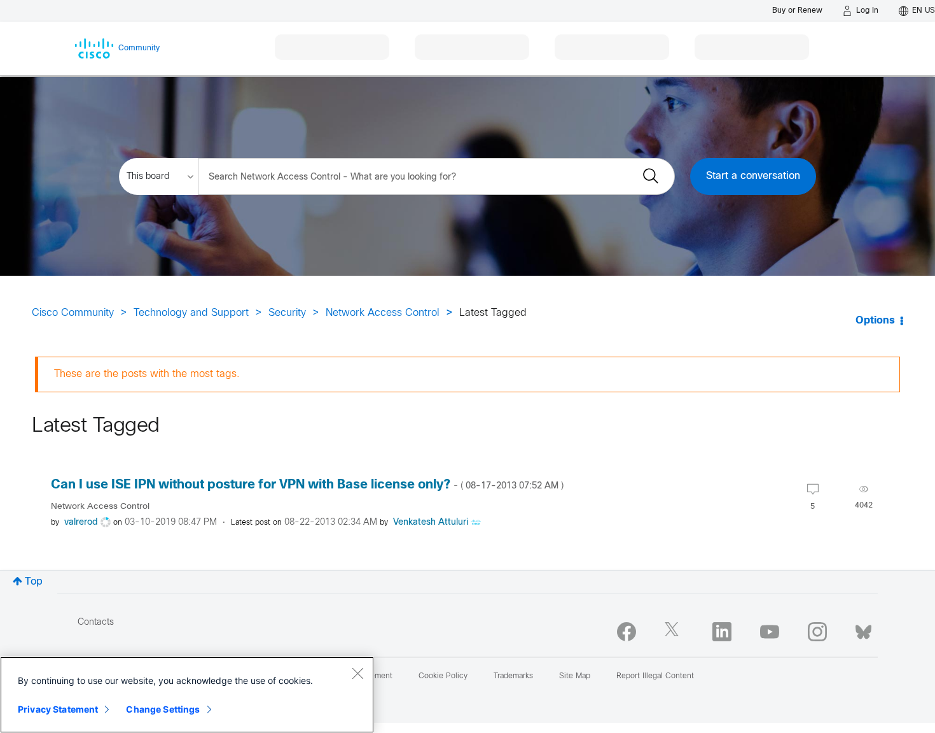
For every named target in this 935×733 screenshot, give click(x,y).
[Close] (357, 673)
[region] (187, 695)
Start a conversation (753, 176)
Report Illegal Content (655, 676)
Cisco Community (73, 313)
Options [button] (875, 320)
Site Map (574, 676)
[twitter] (674, 631)
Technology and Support (191, 313)
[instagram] (817, 631)
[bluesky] (863, 629)
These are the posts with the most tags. (147, 374)
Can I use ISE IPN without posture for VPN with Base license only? (307, 485)
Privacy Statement (58, 709)
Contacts (96, 622)
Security (287, 313)
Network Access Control (383, 313)
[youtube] (769, 631)
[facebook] (626, 631)
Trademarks (513, 676)
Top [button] (34, 582)
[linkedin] (721, 631)
